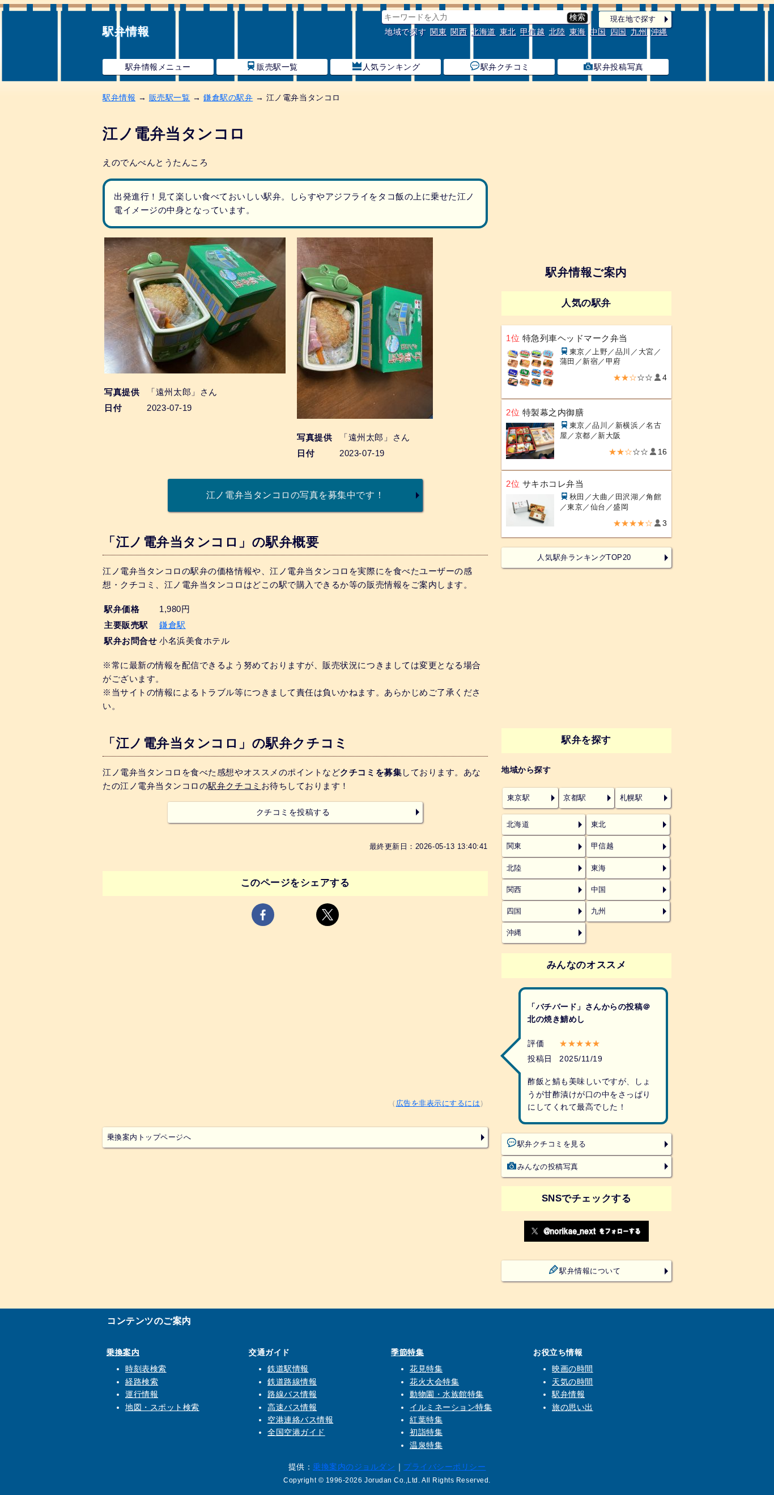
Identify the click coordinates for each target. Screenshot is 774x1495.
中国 (598, 31)
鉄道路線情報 (292, 1381)
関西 (458, 31)
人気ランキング (391, 66)
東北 (508, 31)
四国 (618, 31)
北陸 (557, 31)
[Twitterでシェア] (327, 914)
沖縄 (659, 31)
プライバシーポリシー (444, 1466)
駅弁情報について (589, 1271)
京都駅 (574, 798)
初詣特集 (426, 1432)
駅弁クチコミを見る (551, 1144)
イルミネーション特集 (451, 1407)
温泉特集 (426, 1445)
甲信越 (532, 31)
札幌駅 (631, 798)
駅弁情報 (126, 31)
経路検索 (141, 1381)
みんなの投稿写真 (548, 1167)
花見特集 (426, 1368)
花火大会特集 (434, 1381)
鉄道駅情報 (288, 1368)
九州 (639, 31)
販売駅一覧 (277, 66)
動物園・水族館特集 (447, 1394)
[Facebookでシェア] (263, 914)
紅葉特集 (426, 1419)
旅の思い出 (572, 1407)
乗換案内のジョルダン (354, 1466)
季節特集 (407, 1352)
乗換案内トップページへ (149, 1137)
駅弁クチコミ (505, 66)
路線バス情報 (292, 1394)
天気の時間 (572, 1381)
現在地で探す (633, 19)
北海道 (483, 31)
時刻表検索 (146, 1368)
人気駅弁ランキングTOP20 (584, 558)
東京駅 (518, 798)
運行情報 (141, 1394)
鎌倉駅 (172, 625)
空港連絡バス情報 (300, 1419)
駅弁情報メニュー (158, 66)
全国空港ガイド (296, 1432)
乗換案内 (123, 1352)
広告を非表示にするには (438, 1103)
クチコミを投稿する (293, 812)
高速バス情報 (292, 1407)
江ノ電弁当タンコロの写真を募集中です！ (295, 495)
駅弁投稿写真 (618, 66)
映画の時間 (572, 1368)
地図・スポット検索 (162, 1407)
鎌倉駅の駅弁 (228, 97)
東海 (577, 31)
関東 (438, 31)
